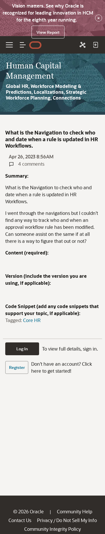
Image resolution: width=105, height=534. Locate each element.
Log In (22, 348)
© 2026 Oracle (28, 511)
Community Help (74, 511)
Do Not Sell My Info (76, 520)
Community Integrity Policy (52, 529)
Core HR (32, 320)
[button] (22, 44)
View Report (48, 32)
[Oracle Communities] (82, 44)
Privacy (44, 520)
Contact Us (19, 520)
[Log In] (95, 45)
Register (17, 367)
